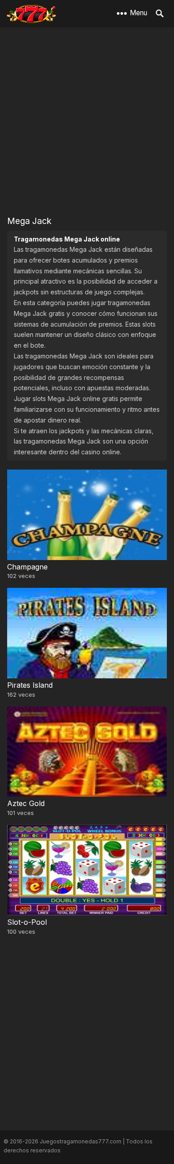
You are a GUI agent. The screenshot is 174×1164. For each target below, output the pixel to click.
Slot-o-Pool (27, 922)
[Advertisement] (87, 121)
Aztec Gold (26, 803)
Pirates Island (30, 685)
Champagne (27, 566)
